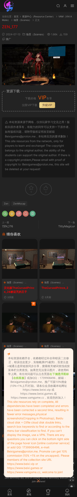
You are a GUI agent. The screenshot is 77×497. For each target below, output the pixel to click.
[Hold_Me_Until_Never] (57, 322)
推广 (8, 39)
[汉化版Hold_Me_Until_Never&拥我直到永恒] (20, 322)
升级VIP (47, 105)
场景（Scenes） (35, 34)
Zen (6, 203)
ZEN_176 (7, 226)
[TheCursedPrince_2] (57, 259)
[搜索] (58, 5)
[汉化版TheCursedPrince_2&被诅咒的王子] (20, 259)
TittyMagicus (66, 226)
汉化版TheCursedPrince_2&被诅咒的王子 (19, 289)
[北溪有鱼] (9, 6)
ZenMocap (19, 203)
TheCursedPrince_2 (54, 287)
